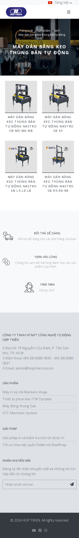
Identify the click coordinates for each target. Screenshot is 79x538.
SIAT (57, 30)
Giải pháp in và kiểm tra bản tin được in (33, 438)
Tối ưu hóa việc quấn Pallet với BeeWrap (34, 444)
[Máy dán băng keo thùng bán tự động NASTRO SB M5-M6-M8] (21, 97)
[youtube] (34, 530)
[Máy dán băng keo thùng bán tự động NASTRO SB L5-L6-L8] (21, 157)
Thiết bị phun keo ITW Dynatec (27, 399)
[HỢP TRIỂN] (16, 12)
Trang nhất (26, 30)
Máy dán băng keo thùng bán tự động (42, 34)
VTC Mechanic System (20, 413)
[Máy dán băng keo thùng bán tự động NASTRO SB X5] (58, 97)
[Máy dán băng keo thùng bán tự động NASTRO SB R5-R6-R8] (58, 157)
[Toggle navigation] (68, 12)
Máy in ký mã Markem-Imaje (25, 392)
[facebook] (40, 530)
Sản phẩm (43, 30)
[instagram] (45, 530)
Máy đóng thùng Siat (19, 406)
